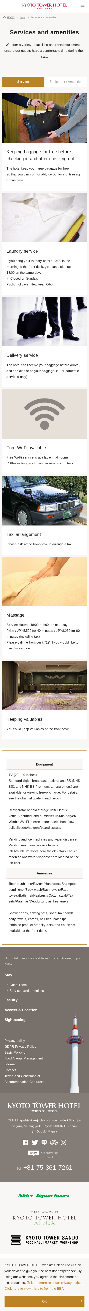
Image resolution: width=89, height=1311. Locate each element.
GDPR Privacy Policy (21, 1046)
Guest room (18, 985)
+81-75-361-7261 (48, 1167)
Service (23, 81)
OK (44, 1301)
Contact (10, 1070)
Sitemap (11, 1064)
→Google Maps (44, 1131)
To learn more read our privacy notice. (54, 1282)
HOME (10, 17)
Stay (22, 17)
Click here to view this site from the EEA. (35, 1288)
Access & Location (21, 1010)
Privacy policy (15, 1040)
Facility (11, 1000)
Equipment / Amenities (65, 81)
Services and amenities (27, 990)
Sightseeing (15, 1020)
